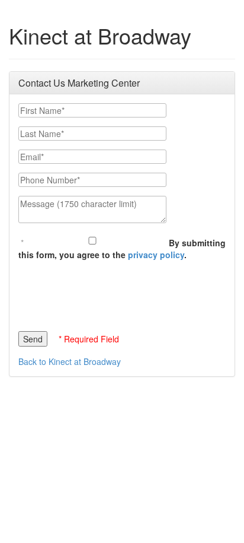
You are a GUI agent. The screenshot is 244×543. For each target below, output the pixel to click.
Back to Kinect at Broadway (69, 361)
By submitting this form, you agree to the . (122, 249)
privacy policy (156, 255)
